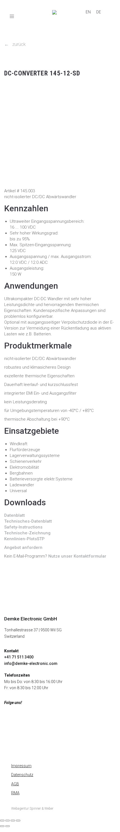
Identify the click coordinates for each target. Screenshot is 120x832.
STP (41, 538)
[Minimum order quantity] (9, 88)
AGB (15, 784)
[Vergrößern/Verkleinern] (2, 820)
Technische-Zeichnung (27, 532)
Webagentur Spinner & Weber (32, 808)
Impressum (21, 766)
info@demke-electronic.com (30, 663)
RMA (15, 793)
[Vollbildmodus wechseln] (7, 820)
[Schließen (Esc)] (18, 820)
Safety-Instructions (23, 527)
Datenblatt (14, 515)
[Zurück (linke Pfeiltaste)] (2, 826)
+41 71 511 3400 (18, 657)
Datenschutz (22, 774)
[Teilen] (13, 820)
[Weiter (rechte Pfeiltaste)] (7, 826)
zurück (15, 44)
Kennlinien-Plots (20, 538)
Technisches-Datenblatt (28, 521)
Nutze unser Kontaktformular (77, 556)
